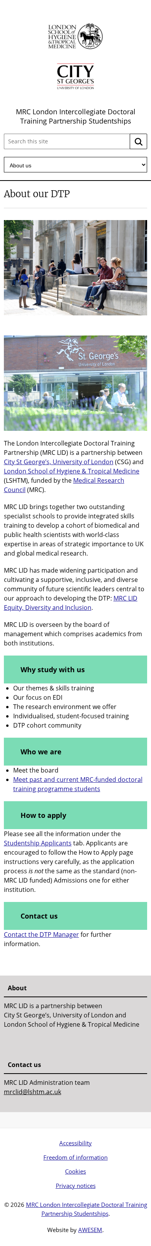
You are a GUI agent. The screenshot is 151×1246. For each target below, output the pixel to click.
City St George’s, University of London (58, 462)
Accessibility (75, 1143)
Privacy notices (76, 1185)
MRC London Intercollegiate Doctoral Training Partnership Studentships (76, 116)
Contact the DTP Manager (41, 934)
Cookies (75, 1171)
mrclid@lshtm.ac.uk (32, 1092)
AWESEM (90, 1230)
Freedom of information (75, 1157)
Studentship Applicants (38, 843)
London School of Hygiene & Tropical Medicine (71, 471)
